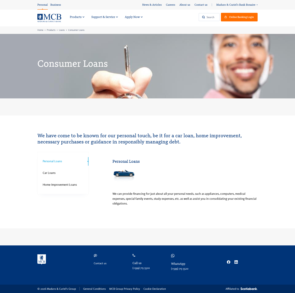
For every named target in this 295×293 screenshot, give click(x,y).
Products (51, 30)
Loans (62, 30)
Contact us (200, 4)
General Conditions (94, 288)
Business (55, 4)
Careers (170, 4)
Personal (42, 4)
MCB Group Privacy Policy (124, 288)
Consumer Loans (76, 30)
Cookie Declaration (154, 288)
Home (40, 30)
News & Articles (152, 4)
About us (184, 4)
